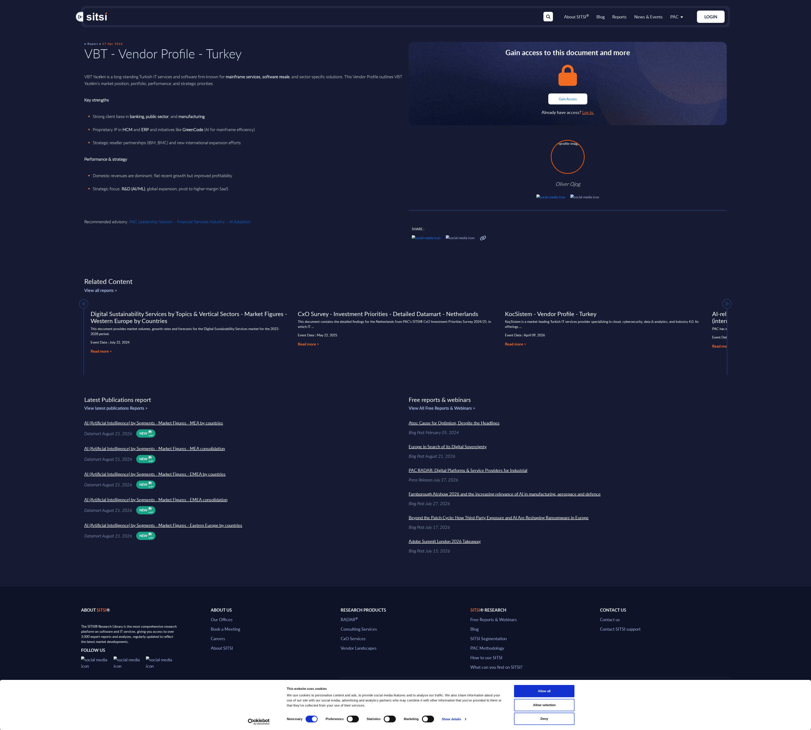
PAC (674, 17)
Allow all (544, 691)
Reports (619, 17)
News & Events (648, 17)
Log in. (588, 112)
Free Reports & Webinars (493, 619)
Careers (218, 638)
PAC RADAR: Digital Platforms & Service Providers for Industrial (468, 470)
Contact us (610, 619)
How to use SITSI (486, 657)
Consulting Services (359, 629)
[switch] (353, 719)
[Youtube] (162, 662)
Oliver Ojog (567, 184)
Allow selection (544, 705)
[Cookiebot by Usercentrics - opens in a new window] (258, 722)
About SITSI (576, 17)
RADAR (349, 619)
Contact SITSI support (620, 629)
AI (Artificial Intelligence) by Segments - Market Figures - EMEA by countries (155, 474)
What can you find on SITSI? (496, 667)
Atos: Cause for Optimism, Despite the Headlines (454, 423)
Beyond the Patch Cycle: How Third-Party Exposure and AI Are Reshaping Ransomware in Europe (499, 517)
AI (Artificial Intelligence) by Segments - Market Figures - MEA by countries (153, 423)
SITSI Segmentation (488, 638)
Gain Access (568, 99)
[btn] (83, 303)
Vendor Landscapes (359, 648)
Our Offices (222, 619)
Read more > (101, 351)
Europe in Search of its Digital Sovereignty (448, 446)
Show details (451, 719)
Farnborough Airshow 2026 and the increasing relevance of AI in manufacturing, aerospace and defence (505, 494)
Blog (600, 17)
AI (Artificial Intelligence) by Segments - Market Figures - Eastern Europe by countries (163, 525)
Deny (544, 718)
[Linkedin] (130, 662)
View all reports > (100, 290)
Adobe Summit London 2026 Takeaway (445, 541)
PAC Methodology (487, 648)
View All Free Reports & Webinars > (442, 408)
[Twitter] (97, 662)
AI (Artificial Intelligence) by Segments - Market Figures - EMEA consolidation (155, 500)
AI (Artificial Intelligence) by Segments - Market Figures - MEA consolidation (154, 448)
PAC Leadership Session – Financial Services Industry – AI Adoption (189, 222)
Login (710, 17)
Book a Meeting (225, 629)
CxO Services (353, 638)
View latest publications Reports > (116, 408)
